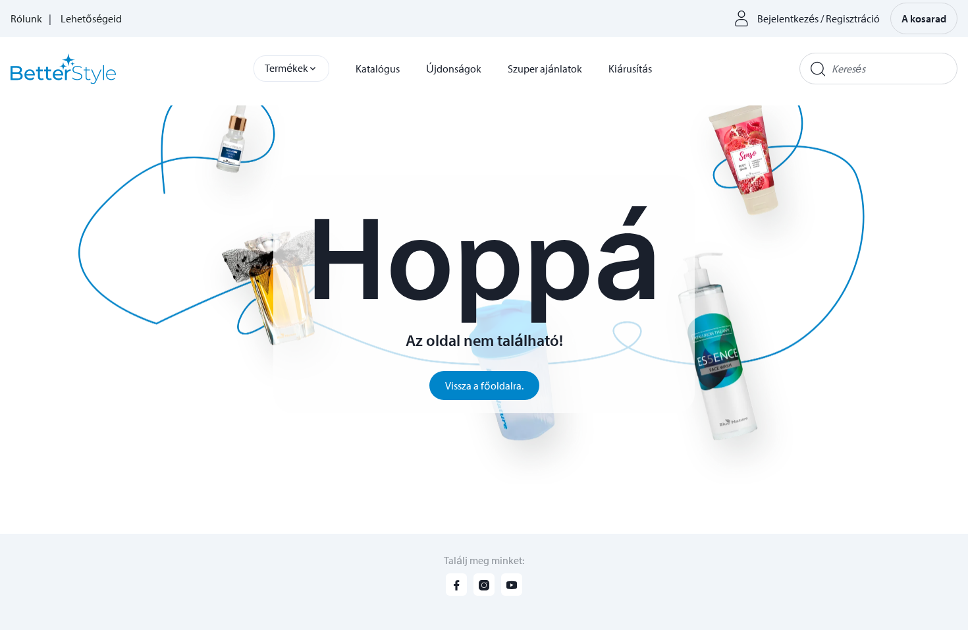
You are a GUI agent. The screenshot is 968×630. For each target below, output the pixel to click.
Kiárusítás (630, 68)
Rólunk (26, 18)
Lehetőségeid (91, 18)
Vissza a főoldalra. (484, 385)
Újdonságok (453, 68)
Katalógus (378, 68)
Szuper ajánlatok (545, 68)
